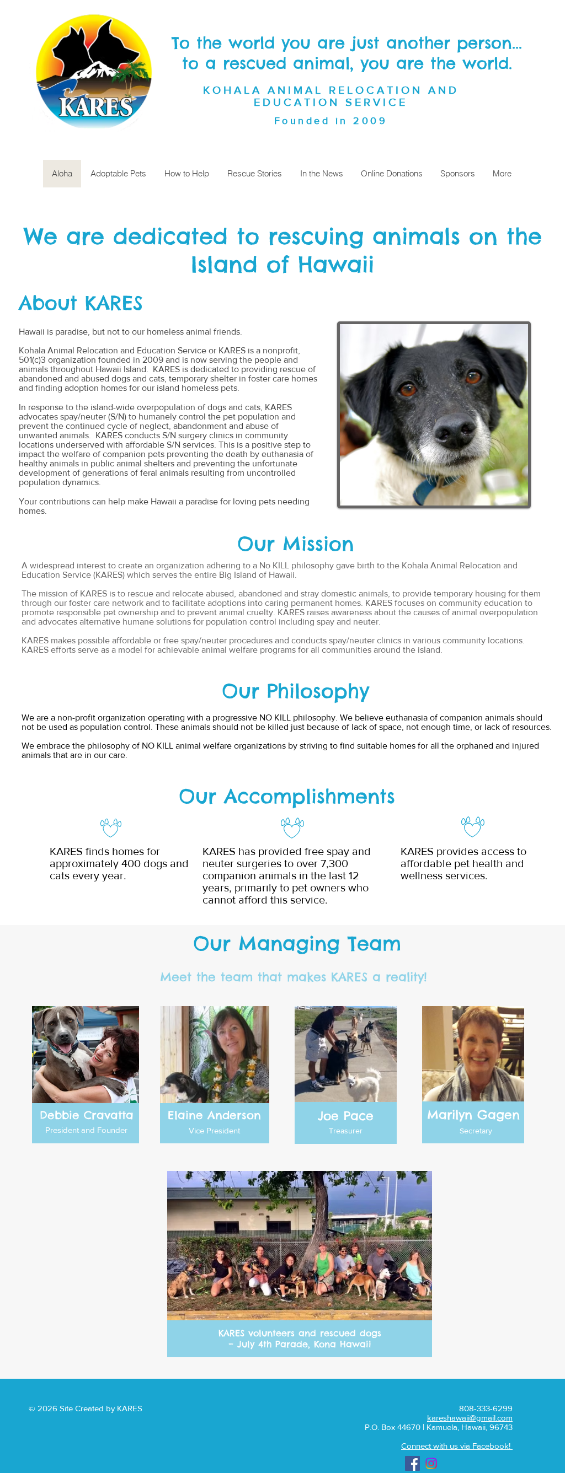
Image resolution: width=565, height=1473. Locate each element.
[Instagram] (431, 1463)
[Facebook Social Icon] (412, 1463)
